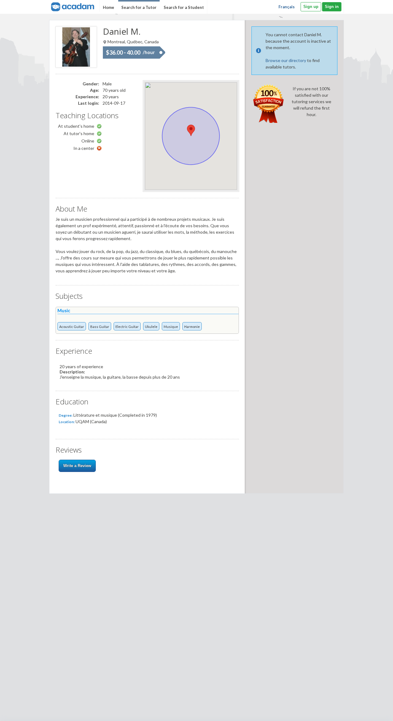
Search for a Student (184, 7)
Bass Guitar (99, 327)
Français (286, 6)
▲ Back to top (372, 711)
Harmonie (192, 327)
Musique (171, 327)
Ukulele (151, 327)
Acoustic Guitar (71, 327)
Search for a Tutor (139, 7)
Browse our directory (286, 60)
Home (108, 7)
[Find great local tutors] (72, 6)
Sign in (332, 6)
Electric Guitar (127, 327)
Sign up (310, 6)
